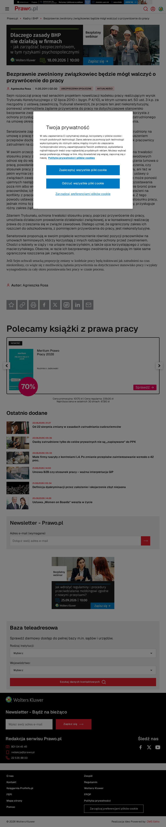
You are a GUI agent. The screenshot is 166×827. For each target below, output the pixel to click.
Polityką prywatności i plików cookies (71, 158)
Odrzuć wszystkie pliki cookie (83, 183)
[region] (83, 160)
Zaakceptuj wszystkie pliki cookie (83, 170)
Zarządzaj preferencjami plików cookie (83, 194)
